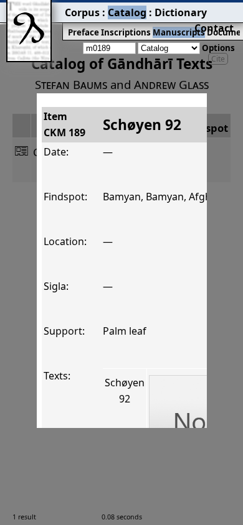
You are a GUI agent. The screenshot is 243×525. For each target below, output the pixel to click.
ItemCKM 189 (64, 124)
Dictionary (181, 12)
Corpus (82, 12)
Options (218, 47)
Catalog (127, 12)
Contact (214, 28)
